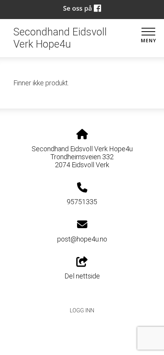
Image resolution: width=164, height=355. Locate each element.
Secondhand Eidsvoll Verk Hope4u (60, 38)
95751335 (82, 202)
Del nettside (82, 276)
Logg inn (82, 310)
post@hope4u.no (82, 239)
